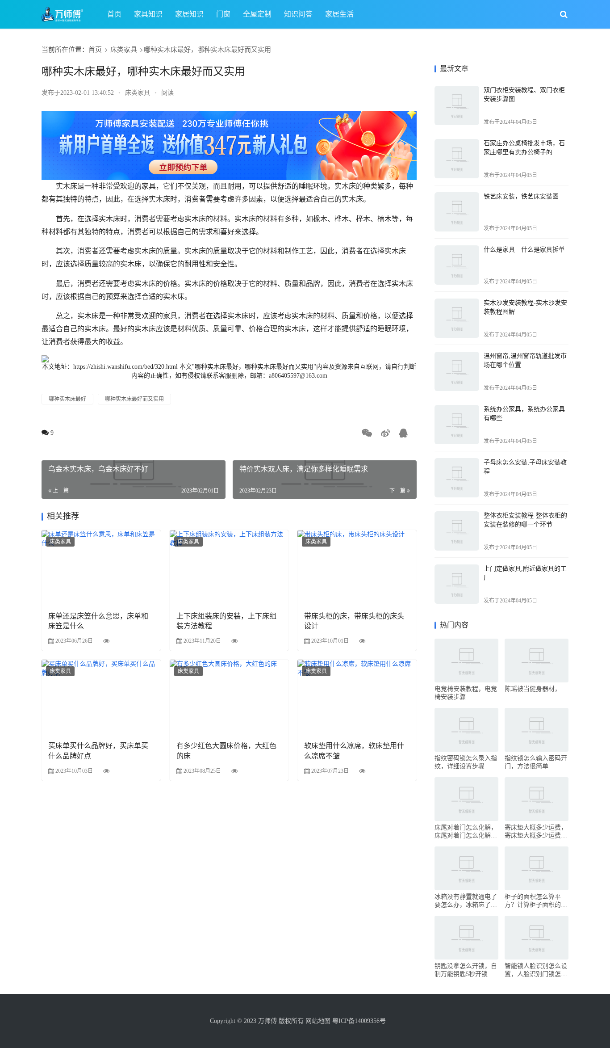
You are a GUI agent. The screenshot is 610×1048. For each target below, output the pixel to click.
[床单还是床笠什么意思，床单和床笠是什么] (101, 567)
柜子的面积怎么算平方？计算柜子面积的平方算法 (536, 901)
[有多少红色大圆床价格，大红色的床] (229, 697)
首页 (114, 14)
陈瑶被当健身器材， (533, 689)
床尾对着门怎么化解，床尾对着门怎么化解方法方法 (466, 832)
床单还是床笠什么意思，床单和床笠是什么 (98, 621)
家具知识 (148, 14)
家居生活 (339, 14)
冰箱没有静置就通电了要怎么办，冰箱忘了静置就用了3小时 (466, 901)
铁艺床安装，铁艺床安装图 (521, 196)
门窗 (223, 14)
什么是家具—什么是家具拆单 (524, 249)
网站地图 (317, 1021)
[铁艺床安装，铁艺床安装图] (457, 211)
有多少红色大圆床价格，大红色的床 (226, 750)
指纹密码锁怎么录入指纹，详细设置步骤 (466, 762)
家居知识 (189, 14)
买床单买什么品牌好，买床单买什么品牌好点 (98, 750)
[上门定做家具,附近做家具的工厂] (457, 584)
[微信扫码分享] (369, 434)
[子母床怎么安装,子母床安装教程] (457, 477)
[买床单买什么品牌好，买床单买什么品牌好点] (101, 697)
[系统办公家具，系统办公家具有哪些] (457, 424)
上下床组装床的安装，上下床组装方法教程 (226, 621)
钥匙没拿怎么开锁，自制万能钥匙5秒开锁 (466, 970)
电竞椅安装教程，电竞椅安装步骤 (466, 693)
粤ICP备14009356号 (358, 1021)
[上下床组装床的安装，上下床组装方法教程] (229, 567)
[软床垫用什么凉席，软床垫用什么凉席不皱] (357, 697)
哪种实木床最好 (67, 399)
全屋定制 (257, 14)
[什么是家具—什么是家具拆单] (457, 265)
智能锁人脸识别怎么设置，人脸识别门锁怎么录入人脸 (536, 970)
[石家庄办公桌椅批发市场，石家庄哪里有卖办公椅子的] (457, 158)
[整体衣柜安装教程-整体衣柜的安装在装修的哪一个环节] (457, 531)
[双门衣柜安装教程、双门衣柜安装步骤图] (457, 105)
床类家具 (123, 49)
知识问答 (298, 14)
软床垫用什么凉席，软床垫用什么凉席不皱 (354, 750)
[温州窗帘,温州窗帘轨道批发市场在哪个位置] (457, 371)
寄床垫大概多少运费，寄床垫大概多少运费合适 (536, 832)
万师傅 (267, 1021)
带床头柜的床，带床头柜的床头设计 (354, 621)
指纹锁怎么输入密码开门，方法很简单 (536, 762)
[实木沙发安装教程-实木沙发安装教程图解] (457, 318)
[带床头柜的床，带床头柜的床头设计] (357, 567)
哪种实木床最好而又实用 (134, 399)
